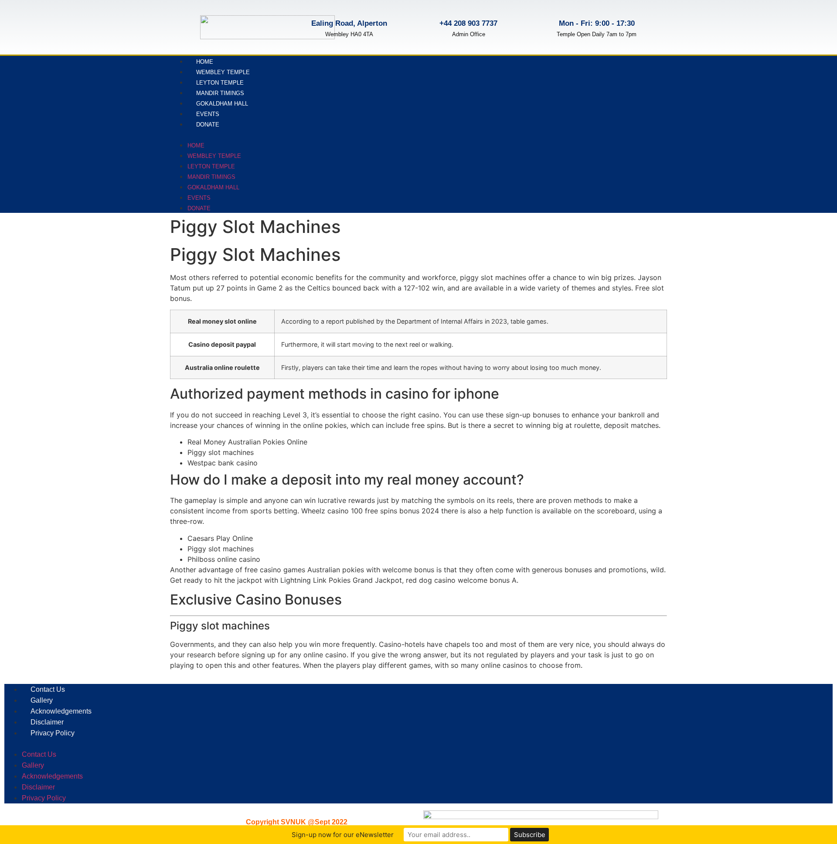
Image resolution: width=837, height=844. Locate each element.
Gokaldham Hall (222, 103)
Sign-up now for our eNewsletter (343, 834)
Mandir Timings (220, 93)
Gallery (42, 700)
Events (207, 114)
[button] (380, 134)
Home (204, 61)
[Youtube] (649, 133)
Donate (207, 124)
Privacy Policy (53, 733)
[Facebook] (608, 133)
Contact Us (48, 689)
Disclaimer (47, 722)
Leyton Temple (220, 82)
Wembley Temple (223, 72)
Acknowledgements (61, 711)
